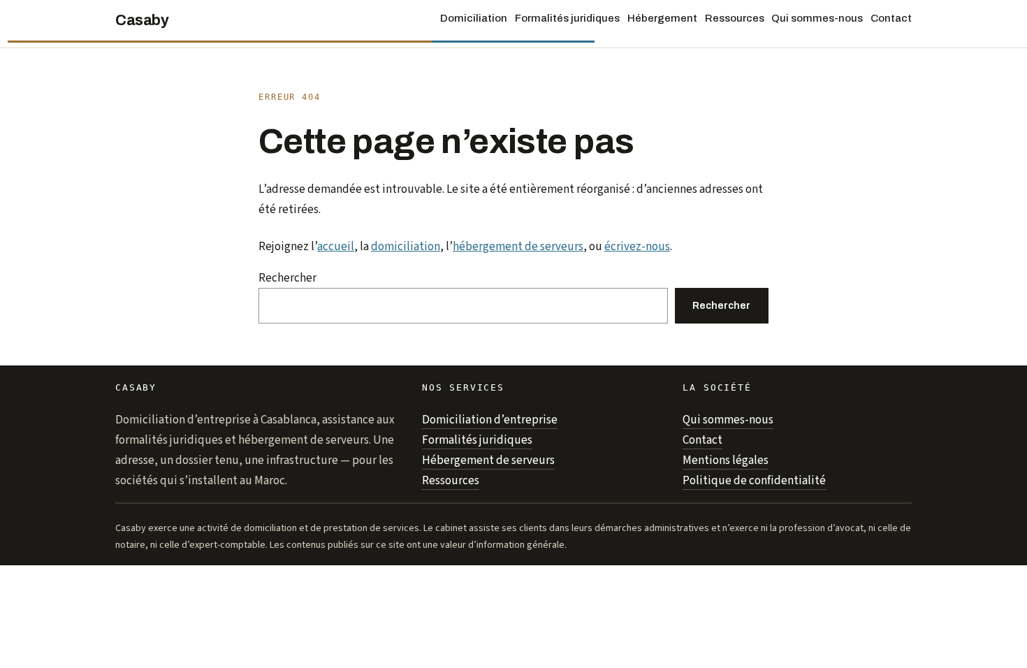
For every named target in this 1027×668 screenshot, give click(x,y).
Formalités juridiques (477, 440)
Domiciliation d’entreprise (490, 420)
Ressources (450, 480)
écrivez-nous (637, 246)
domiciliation (405, 246)
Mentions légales (726, 460)
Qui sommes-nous (728, 420)
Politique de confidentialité (754, 480)
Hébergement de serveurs (488, 460)
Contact (702, 440)
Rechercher (287, 278)
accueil (335, 246)
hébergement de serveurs (518, 246)
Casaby (141, 20)
